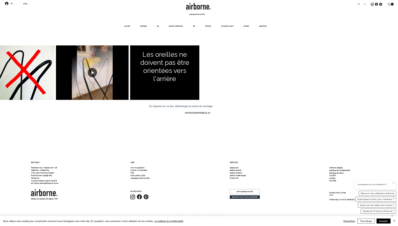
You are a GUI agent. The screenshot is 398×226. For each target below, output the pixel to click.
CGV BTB (332, 181)
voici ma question (138, 168)
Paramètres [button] (349, 221)
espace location (236, 173)
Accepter (383, 221)
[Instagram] (372, 4)
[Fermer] (394, 221)
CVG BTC (332, 176)
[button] (390, 4)
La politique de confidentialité (168, 221)
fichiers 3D (234, 178)
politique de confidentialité (339, 170)
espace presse (235, 170)
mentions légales (336, 168)
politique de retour (336, 173)
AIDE (132, 162)
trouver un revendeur (139, 170)
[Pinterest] (381, 4)
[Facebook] (376, 4)
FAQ (132, 173)
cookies (332, 178)
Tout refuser (366, 221)
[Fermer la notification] (393, 183)
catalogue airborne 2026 (140, 178)
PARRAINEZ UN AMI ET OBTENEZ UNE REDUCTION (348, 200)
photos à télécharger (238, 176)
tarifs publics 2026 (138, 176)
